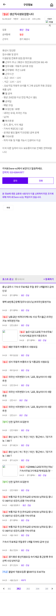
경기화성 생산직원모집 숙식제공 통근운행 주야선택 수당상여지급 (27, 558)
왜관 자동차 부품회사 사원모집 (19, 346)
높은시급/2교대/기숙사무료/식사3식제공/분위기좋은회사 (35, 333)
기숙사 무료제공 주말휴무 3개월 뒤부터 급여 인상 (25, 541)
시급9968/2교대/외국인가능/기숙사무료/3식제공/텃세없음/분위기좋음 (36, 469)
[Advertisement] (28, 242)
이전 (4, 589)
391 (9, 588)
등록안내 (21, 279)
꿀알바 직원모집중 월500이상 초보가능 (23, 571)
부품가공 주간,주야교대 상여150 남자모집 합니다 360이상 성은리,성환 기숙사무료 (27, 498)
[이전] (4, 4)
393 (28, 588)
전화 (41, 180)
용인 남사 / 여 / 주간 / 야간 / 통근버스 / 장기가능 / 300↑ (27, 438)
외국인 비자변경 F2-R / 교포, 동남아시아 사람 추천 (26, 378)
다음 (52, 589)
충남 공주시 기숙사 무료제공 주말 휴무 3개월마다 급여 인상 (28, 288)
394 (37, 588)
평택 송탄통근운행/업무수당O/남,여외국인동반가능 (26, 301)
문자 (15, 180)
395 (47, 588)
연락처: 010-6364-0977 (13, 172)
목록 (8, 207)
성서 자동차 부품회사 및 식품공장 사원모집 (25, 361)
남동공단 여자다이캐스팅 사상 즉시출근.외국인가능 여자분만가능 (27, 318)
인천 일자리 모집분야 (15, 421)
